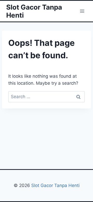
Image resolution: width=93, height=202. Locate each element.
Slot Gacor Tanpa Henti (55, 185)
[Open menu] (82, 11)
